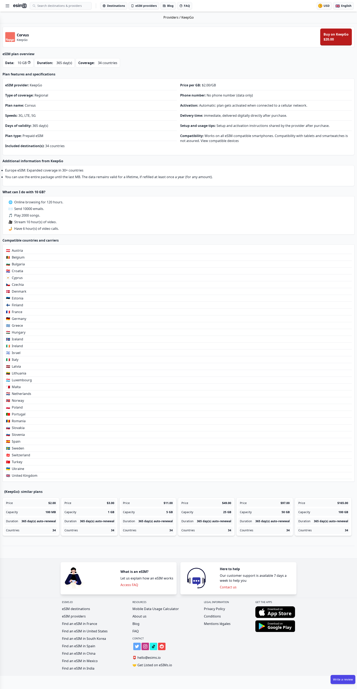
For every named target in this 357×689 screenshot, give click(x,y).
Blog (135, 623)
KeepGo (187, 17)
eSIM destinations (76, 609)
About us (139, 616)
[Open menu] (7, 6)
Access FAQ (129, 585)
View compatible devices (220, 140)
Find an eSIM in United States (85, 631)
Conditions (212, 616)
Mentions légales (217, 623)
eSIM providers (74, 616)
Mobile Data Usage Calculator (155, 609)
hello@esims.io (146, 657)
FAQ (135, 631)
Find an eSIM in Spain (78, 646)
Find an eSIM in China (78, 653)
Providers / (172, 17)
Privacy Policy (214, 609)
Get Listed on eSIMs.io (152, 665)
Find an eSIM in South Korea (84, 638)
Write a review (343, 679)
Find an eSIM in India (78, 668)
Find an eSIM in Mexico (80, 661)
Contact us (228, 587)
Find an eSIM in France (79, 623)
